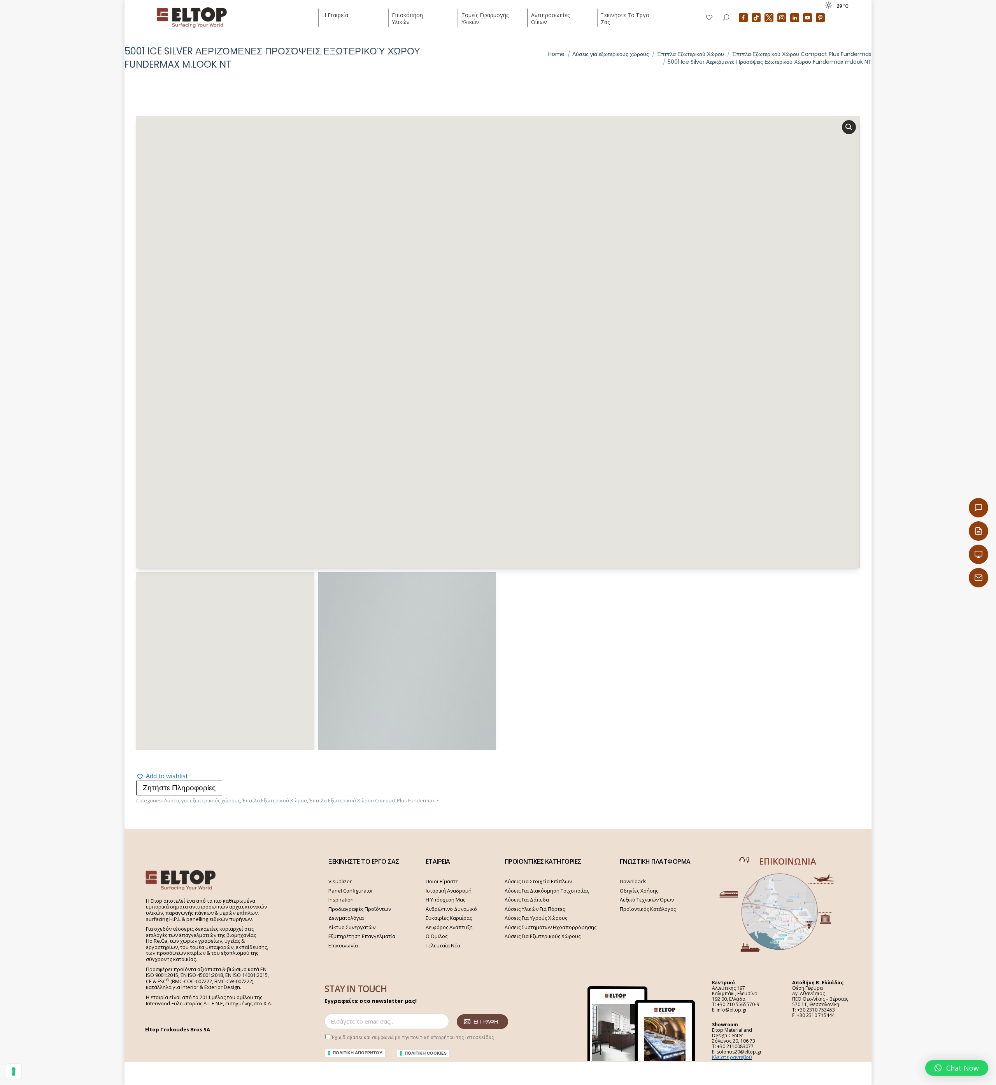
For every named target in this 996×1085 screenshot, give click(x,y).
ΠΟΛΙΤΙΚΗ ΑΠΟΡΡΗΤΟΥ (357, 1052)
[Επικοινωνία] (978, 507)
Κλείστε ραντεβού (732, 1057)
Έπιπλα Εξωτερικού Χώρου (274, 800)
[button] (162, 776)
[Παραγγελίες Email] (978, 577)
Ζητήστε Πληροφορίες (179, 788)
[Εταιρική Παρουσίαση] (978, 554)
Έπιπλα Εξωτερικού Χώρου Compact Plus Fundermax (372, 800)
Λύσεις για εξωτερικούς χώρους (202, 800)
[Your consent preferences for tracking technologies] (13, 1071)
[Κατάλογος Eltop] (978, 531)
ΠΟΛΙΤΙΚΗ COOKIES (426, 1053)
